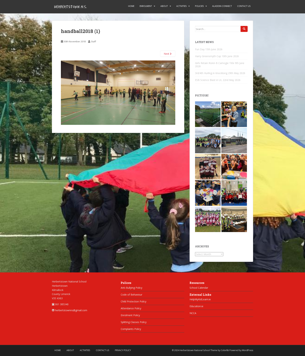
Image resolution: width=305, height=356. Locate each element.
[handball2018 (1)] (118, 92)
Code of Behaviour (131, 294)
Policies (199, 6)
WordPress (247, 350)
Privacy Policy (123, 350)
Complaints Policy (131, 329)
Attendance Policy (131, 308)
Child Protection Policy (133, 301)
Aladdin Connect (222, 6)
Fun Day (200, 49)
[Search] (244, 29)
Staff (93, 41)
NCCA (193, 313)
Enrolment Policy (130, 315)
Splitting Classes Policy (133, 322)
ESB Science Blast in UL (208, 80)
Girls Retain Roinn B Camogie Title (214, 63)
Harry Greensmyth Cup (208, 56)
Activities (181, 6)
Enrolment (146, 6)
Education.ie (196, 306)
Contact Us (243, 6)
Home (131, 6)
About (164, 6)
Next (167, 53)
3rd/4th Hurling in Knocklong (211, 73)
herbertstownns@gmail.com (71, 310)
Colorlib (225, 350)
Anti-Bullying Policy (131, 287)
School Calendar (199, 287)
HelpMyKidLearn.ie (200, 299)
